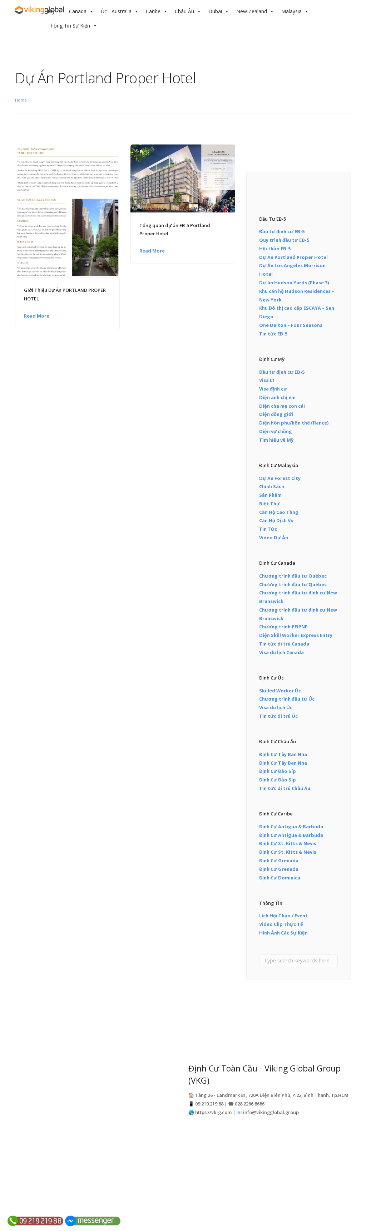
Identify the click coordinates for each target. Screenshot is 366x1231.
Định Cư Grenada (278, 860)
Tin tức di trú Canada (284, 644)
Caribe (153, 11)
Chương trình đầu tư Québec (293, 576)
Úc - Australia (116, 11)
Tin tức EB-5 (273, 333)
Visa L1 (267, 380)
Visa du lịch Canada (281, 652)
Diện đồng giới (276, 414)
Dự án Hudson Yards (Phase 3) (294, 282)
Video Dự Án (273, 537)
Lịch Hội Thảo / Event (283, 915)
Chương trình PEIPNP (283, 626)
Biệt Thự (269, 503)
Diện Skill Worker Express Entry (295, 635)
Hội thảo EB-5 (275, 248)
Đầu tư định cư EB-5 (282, 231)
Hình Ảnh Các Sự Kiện (283, 933)
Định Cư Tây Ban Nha (283, 754)
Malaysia (291, 11)
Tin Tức (268, 529)
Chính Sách (271, 486)
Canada (77, 11)
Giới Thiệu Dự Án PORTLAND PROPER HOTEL (65, 294)
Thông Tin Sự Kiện (69, 25)
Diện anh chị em (277, 397)
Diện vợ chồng (275, 431)
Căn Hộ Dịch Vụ (276, 520)
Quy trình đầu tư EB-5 (284, 240)
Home (21, 100)
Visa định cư (273, 389)
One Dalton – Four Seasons (290, 325)
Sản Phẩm (270, 495)
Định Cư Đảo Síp (277, 771)
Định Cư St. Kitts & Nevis (287, 843)
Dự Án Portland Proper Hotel (293, 257)
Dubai (215, 11)
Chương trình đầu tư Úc (287, 699)
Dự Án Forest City (280, 478)
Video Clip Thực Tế (281, 924)
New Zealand (251, 11)
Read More (36, 316)
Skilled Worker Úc (280, 690)
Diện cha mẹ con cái (282, 406)
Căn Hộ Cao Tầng (278, 512)
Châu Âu (184, 11)
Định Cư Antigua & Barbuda (291, 826)
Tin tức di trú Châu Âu (284, 788)
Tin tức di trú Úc (278, 716)
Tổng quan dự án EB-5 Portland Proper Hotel (174, 229)
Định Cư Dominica (279, 877)
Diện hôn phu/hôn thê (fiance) (293, 423)
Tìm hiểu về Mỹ (276, 440)
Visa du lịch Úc (275, 707)
